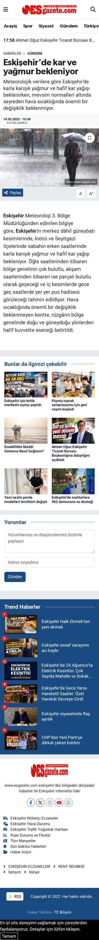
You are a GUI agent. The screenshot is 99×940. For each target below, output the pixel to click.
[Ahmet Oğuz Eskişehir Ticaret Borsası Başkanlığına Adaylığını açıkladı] (73, 430)
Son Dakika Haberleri (28, 846)
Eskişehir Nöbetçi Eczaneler (34, 818)
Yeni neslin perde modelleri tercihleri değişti (25, 499)
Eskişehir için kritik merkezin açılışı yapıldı (22, 403)
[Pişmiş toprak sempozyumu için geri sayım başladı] (73, 384)
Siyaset (46, 26)
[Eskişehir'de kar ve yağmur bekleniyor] (49, 157)
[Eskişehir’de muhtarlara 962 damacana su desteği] (73, 480)
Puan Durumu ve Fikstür (30, 835)
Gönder (15, 576)
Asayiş (10, 26)
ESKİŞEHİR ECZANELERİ (29, 866)
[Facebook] (31, 802)
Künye (34, 872)
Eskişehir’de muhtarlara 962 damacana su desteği (72, 499)
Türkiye (91, 26)
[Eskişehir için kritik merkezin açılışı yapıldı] (25, 384)
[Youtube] (59, 802)
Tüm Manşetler (23, 841)
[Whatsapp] (68, 802)
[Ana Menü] (5, 9)
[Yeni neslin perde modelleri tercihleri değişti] (25, 480)
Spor (28, 26)
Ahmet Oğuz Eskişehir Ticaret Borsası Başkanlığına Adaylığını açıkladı (49, 40)
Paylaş (15, 192)
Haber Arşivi (20, 852)
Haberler (12, 53)
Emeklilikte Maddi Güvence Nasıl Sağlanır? (24, 449)
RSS (17, 896)
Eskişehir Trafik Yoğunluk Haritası (39, 829)
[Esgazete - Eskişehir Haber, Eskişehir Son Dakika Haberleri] (49, 9)
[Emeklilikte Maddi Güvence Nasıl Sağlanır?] (25, 430)
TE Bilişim (62, 912)
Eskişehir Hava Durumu (30, 824)
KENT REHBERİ (71, 866)
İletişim (14, 872)
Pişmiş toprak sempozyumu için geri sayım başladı (69, 405)
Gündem (68, 26)
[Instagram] (49, 802)
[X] (40, 802)
